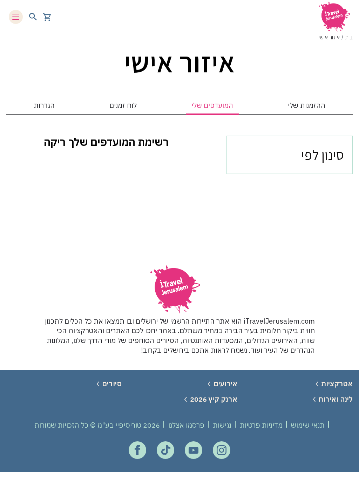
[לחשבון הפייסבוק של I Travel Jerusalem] (137, 450)
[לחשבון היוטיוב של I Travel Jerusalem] (193, 450)
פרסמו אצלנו (186, 425)
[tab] (306, 106)
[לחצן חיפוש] (33, 17)
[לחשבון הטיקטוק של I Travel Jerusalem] (165, 450)
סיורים (112, 383)
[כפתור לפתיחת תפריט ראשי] (16, 17)
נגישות (222, 425)
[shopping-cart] (47, 16)
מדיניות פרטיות (261, 425)
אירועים (225, 383)
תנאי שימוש (308, 425)
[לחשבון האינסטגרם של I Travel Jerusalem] (221, 450)
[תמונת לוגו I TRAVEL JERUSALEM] (334, 16)
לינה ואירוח (335, 399)
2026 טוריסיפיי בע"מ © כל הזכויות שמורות (97, 425)
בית (349, 37)
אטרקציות (337, 383)
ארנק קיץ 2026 (213, 399)
